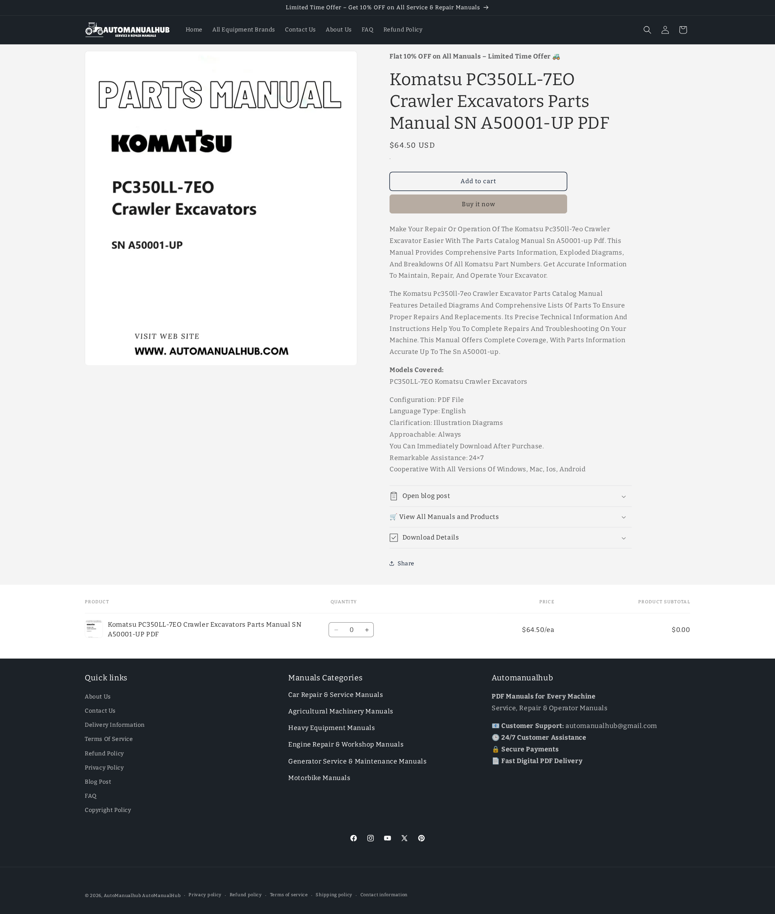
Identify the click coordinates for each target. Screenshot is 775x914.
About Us (98, 696)
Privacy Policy (104, 767)
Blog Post (98, 781)
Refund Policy (104, 753)
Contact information (384, 894)
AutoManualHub (161, 895)
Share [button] (406, 563)
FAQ (91, 796)
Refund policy (246, 894)
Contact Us (100, 710)
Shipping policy (334, 894)
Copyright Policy (108, 810)
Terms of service (289, 894)
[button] (647, 30)
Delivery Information (115, 725)
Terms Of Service (109, 739)
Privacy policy (205, 894)
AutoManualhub (122, 895)
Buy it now (478, 204)
